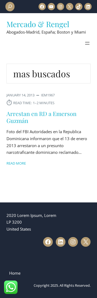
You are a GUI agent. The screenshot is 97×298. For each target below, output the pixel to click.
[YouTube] (51, 6)
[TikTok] (78, 6)
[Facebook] (42, 6)
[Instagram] (60, 6)
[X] (69, 6)
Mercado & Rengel (37, 24)
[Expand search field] (10, 6)
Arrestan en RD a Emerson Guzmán (41, 117)
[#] (48, 242)
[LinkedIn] (88, 6)
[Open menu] (87, 43)
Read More (16, 163)
